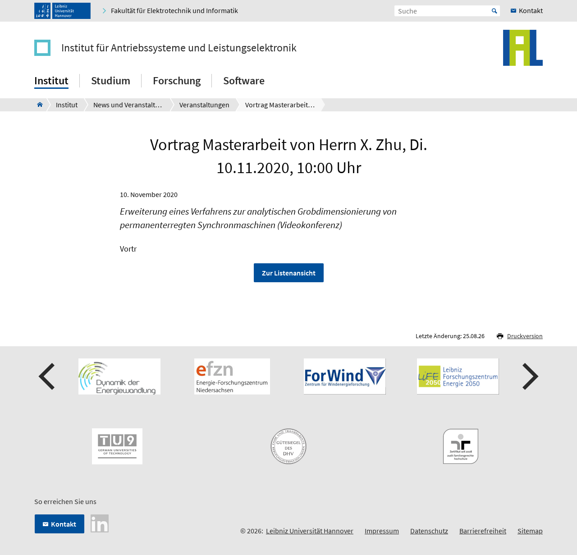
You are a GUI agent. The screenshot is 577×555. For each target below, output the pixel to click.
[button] (47, 376)
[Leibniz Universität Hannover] (62, 11)
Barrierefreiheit (482, 530)
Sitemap (530, 530)
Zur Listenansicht (289, 272)
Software (244, 80)
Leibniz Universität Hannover (309, 530)
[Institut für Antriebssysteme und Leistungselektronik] (37, 104)
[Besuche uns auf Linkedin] (99, 522)
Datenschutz (429, 530)
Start (494, 10)
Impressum (382, 530)
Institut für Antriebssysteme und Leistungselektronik (179, 47)
